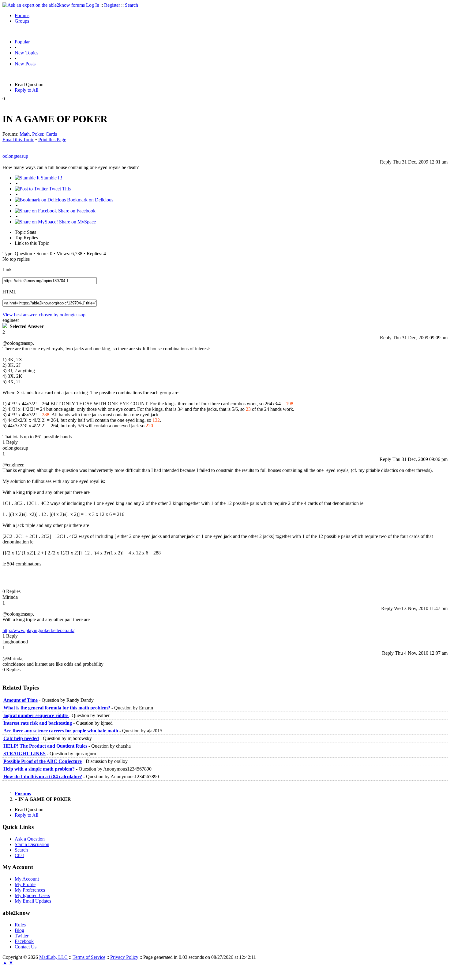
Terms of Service (89, 957)
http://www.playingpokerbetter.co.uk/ (38, 630)
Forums (22, 15)
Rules (20, 924)
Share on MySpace (77, 221)
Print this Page (52, 139)
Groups (22, 21)
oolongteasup (15, 156)
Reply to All (26, 90)
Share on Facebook (76, 210)
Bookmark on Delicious (89, 199)
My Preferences (30, 890)
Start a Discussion (32, 844)
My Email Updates (33, 901)
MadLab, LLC (53, 957)
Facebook (24, 941)
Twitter (21, 935)
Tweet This (59, 188)
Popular (22, 41)
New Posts (25, 63)
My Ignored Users (32, 895)
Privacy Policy (124, 957)
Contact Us (25, 946)
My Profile (25, 884)
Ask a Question (30, 838)
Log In (92, 5)
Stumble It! (50, 177)
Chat (19, 855)
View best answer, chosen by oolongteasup (43, 314)
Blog (19, 930)
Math (25, 134)
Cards (51, 134)
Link (7, 269)
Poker (37, 134)
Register (112, 5)
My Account (27, 879)
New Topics (26, 52)
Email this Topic (18, 139)
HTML (9, 291)
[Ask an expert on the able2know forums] (43, 5)
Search (131, 5)
